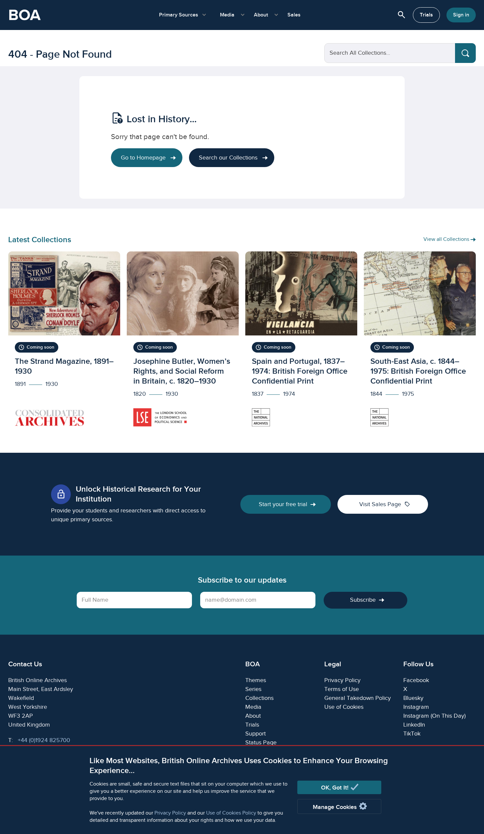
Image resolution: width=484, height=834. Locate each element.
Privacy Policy (170, 813)
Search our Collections (229, 157)
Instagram (416, 707)
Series (253, 689)
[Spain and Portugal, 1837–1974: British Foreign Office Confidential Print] (301, 342)
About (253, 715)
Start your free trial (283, 504)
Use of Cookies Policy (231, 813)
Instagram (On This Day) (434, 715)
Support (255, 733)
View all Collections (447, 239)
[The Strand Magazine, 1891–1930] (64, 342)
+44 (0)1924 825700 (44, 740)
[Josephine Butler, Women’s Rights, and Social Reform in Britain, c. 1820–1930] (183, 342)
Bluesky (413, 698)
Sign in (461, 15)
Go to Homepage (144, 157)
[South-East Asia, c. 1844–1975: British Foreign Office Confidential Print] (420, 342)
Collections (259, 698)
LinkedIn (414, 724)
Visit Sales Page (384, 504)
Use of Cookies (343, 707)
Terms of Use (341, 689)
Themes (255, 680)
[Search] (465, 53)
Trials (426, 15)
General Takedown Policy (357, 698)
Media (253, 707)
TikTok (411, 733)
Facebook (416, 680)
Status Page (261, 742)
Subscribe (363, 599)
